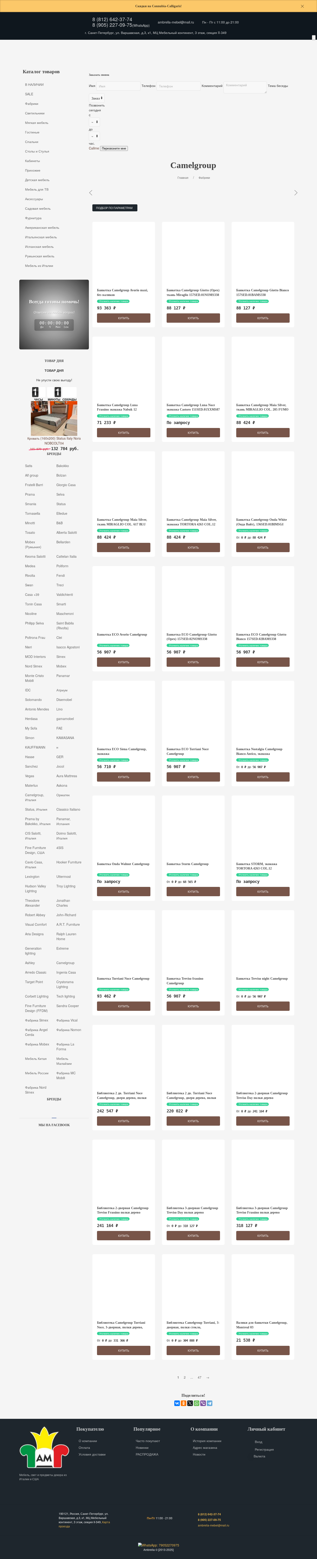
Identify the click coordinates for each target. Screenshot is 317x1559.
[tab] (54, 1116)
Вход (258, 1441)
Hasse (29, 756)
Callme (94, 148)
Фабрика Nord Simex (35, 1089)
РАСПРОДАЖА (147, 1454)
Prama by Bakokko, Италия (38, 821)
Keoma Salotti (35, 556)
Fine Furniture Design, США (35, 850)
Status (61, 503)
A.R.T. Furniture (68, 924)
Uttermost (63, 876)
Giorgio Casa (66, 484)
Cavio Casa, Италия (34, 864)
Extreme (62, 948)
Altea (262, 193)
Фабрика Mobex (37, 1044)
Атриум (62, 689)
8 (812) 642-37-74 (112, 19)
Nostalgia (106, 193)
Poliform (62, 565)
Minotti (30, 522)
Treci (60, 584)
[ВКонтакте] (177, 1403)
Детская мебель (120, 54)
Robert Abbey (35, 914)
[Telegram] (209, 1403)
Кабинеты (62, 54)
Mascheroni (65, 613)
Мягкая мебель (36, 122)
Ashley (30, 962)
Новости (199, 1454)
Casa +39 (32, 594)
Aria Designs (34, 933)
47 (199, 1377)
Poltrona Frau (35, 637)
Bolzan (61, 475)
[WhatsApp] (196, 1403)
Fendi (60, 575)
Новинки (142, 1447)
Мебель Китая (36, 1058)
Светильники (35, 113)
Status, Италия (36, 809)
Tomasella (32, 513)
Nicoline (31, 613)
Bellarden (63, 541)
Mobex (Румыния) (33, 544)
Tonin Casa (33, 603)
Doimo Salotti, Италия (66, 835)
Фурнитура (250, 54)
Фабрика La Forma (65, 1046)
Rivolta (30, 575)
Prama (30, 494)
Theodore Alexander (32, 902)
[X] (190, 1403)
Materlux (31, 785)
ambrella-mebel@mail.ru (176, 22)
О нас (27, 45)
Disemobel (64, 699)
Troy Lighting (65, 885)
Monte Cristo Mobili (34, 678)
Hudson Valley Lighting (35, 888)
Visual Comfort (36, 924)
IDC (28, 689)
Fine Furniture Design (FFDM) (36, 1008)
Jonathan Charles (63, 902)
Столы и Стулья (31, 54)
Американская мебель (287, 54)
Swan (29, 584)
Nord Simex (33, 665)
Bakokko (62, 465)
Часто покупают (148, 1440)
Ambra (239, 193)
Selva (60, 494)
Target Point (34, 981)
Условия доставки (92, 1454)
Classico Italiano (68, 809)
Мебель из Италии (39, 265)
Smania (30, 503)
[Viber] (203, 1403)
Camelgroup (65, 962)
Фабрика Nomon (68, 1029)
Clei (59, 637)
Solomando (33, 699)
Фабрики (31, 103)
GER (59, 756)
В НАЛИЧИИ (34, 84)
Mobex (61, 665)
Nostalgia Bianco (143, 193)
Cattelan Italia (66, 556)
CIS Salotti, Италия (33, 835)
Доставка (46, 45)
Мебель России (37, 1072)
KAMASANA (65, 737)
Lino (59, 709)
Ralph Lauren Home (66, 936)
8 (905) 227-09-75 (112, 24)
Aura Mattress (66, 775)
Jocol (60, 766)
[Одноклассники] (183, 1403)
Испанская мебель (39, 246)
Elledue (61, 513)
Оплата (65, 45)
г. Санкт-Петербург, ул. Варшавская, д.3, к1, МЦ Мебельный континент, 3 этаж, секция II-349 (155, 32)
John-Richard (66, 914)
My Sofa (31, 728)
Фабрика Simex (36, 1020)
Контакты (86, 45)
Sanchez (31, 766)
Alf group (31, 475)
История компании (207, 1440)
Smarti (61, 603)
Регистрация (264, 1449)
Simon (29, 737)
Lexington (32, 876)
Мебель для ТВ (154, 54)
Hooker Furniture (68, 861)
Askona (61, 785)
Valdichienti (64, 594)
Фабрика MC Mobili (66, 1075)
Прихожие (88, 54)
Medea (30, 565)
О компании (88, 1440)
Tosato (30, 532)
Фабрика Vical (67, 1020)
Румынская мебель (39, 256)
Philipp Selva (34, 622)
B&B (59, 522)
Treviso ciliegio (207, 193)
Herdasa (31, 718)
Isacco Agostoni (68, 646)
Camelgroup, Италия (34, 797)
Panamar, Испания (63, 821)
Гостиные (32, 132)
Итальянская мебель (41, 237)
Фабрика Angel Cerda (36, 1032)
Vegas (29, 775)
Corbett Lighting (37, 996)
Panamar (63, 675)
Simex (60, 656)
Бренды (106, 45)
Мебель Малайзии (64, 1060)
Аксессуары (185, 54)
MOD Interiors (35, 656)
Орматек (63, 794)
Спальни (31, 141)
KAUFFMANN (35, 747)
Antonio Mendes (37, 709)
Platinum (288, 193)
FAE (59, 728)
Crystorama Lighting (65, 984)
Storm (175, 193)
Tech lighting (65, 996)
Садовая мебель (219, 54)
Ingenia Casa (66, 972)
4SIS (59, 847)
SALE (29, 94)
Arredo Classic (35, 972)
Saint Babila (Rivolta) (65, 625)
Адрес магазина (205, 1447)
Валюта (259, 1456)
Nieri (28, 646)
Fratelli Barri (34, 484)
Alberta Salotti (66, 532)
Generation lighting (33, 950)
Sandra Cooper (67, 1005)
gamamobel (65, 718)
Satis (28, 465)
